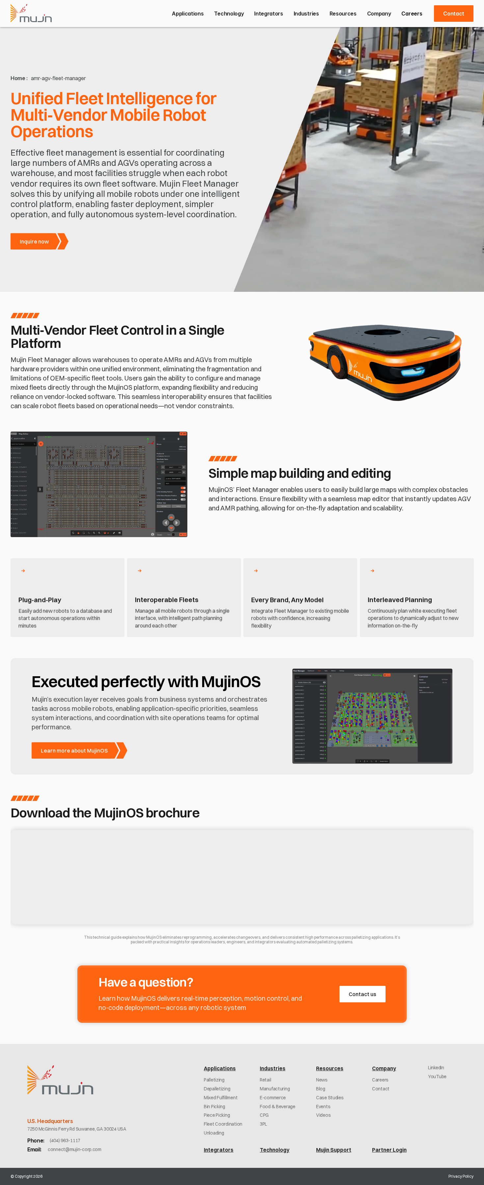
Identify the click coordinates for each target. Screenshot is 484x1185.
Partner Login (389, 1149)
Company (384, 1068)
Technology (274, 1149)
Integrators (218, 1149)
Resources (329, 1068)
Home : (19, 78)
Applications (220, 1068)
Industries (272, 1068)
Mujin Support (333, 1149)
